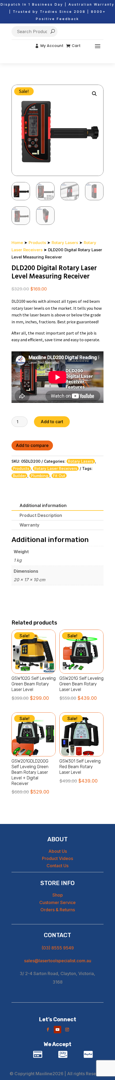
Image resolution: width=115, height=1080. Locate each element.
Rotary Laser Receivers (55, 468)
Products (37, 242)
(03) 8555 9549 (57, 948)
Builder (19, 475)
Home (17, 242)
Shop (57, 895)
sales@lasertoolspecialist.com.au (57, 960)
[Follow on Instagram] (67, 1029)
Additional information (43, 505)
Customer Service (57, 902)
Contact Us (57, 865)
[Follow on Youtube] (57, 1029)
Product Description (41, 515)
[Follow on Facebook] (48, 1029)
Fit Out (59, 475)
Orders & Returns (57, 909)
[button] (94, 94)
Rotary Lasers (65, 242)
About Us (57, 851)
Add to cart (52, 421)
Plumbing (39, 475)
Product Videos (57, 858)
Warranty (29, 525)
